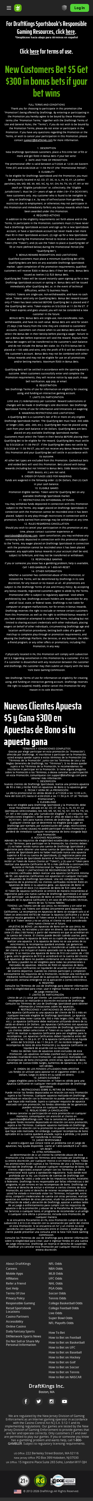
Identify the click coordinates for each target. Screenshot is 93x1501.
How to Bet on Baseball (65, 1352)
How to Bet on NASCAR (65, 1377)
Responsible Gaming (20, 1303)
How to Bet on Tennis (64, 1372)
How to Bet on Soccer (64, 1367)
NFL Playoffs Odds (61, 1323)
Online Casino (16, 1326)
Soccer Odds (57, 1293)
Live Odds (55, 1313)
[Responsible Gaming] (64, 8)
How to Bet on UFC (62, 1347)
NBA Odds (56, 1268)
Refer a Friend (16, 1283)
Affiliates (12, 1278)
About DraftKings (18, 1263)
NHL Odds (56, 1283)
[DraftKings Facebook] (26, 1401)
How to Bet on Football (65, 1337)
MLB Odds (56, 1273)
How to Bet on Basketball (67, 1342)
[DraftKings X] (39, 1401)
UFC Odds (55, 1278)
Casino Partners (17, 1316)
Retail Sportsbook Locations (18, 1310)
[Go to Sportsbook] (18, 8)
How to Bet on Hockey (64, 1357)
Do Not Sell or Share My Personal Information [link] (22, 1343)
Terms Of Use (15, 1293)
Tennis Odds (57, 1298)
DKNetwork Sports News (23, 1336)
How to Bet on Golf (62, 1362)
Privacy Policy (15, 1298)
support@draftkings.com (38, 140)
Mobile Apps (14, 1273)
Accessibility (14, 1321)
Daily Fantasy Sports (20, 1331)
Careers (11, 1268)
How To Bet (57, 1332)
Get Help (12, 1288)
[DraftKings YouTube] (64, 1401)
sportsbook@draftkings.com (21, 535)
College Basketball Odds (66, 1303)
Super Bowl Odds (61, 1318)
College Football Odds (64, 1308)
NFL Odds (55, 1263)
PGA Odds (55, 1288)
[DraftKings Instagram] (52, 1401)
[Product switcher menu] (9, 8)
